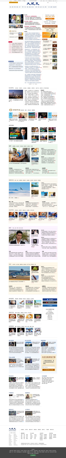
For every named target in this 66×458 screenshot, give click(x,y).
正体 (23, 0)
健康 (51, 7)
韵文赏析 (35, 180)
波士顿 (52, 377)
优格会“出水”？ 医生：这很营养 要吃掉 (15, 287)
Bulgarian (10, 444)
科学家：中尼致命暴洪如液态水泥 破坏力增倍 (33, 29)
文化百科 (31, 180)
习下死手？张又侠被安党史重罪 (16, 140)
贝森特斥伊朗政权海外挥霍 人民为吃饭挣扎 (32, 24)
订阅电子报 (50, 0)
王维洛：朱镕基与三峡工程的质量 (30, 100)
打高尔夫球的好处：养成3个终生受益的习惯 (49, 288)
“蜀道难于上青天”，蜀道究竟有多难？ (31, 204)
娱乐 (41, 7)
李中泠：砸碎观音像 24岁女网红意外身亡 (47, 97)
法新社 (10, 451)
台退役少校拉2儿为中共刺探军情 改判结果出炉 (36, 412)
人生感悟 (41, 435)
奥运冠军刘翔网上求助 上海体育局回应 (15, 385)
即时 (23, 7)
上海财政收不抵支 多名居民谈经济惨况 (15, 403)
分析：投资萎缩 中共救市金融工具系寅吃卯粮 (32, 74)
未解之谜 (24, 210)
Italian (10, 438)
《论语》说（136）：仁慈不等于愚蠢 (48, 206)
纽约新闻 (11, 61)
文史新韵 (28, 210)
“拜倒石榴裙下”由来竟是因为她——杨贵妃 (48, 187)
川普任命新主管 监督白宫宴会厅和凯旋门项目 (32, 71)
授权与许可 (31, 429)
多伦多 (46, 381)
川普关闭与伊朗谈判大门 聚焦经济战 (31, 22)
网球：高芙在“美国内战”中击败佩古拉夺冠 (29, 334)
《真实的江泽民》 (50, 316)
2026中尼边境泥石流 (33, 26)
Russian (10, 440)
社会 (24, 438)
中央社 (15, 451)
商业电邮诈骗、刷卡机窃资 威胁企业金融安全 (36, 360)
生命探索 (45, 434)
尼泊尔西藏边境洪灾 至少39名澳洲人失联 (32, 53)
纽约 (42, 377)
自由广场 (37, 88)
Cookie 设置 (33, 455)
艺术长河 (41, 439)
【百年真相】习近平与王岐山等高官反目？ (13, 219)
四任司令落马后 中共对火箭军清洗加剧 (15, 399)
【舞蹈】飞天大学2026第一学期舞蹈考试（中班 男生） (13, 120)
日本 (46, 382)
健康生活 (28, 146)
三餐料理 (21, 312)
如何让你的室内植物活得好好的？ (46, 277)
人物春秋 (27, 180)
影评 (22, 227)
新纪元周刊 (54, 450)
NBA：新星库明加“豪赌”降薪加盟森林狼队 (12, 334)
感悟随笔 (29, 88)
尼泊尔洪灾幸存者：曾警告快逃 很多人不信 (32, 52)
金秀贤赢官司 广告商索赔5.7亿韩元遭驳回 (47, 239)
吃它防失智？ (44, 169)
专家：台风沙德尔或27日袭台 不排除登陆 (32, 416)
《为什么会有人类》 (50, 31)
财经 (36, 7)
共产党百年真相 (46, 88)
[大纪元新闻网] (33, 3)
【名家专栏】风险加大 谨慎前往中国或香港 (32, 59)
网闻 (27, 438)
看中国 (40, 451)
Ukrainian (15, 440)
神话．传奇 (16, 180)
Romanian (10, 441)
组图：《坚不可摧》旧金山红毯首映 (15, 365)
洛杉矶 (48, 377)
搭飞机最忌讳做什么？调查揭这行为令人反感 (12, 306)
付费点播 (29, 110)
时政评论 (20, 88)
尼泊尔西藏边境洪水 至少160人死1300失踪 (16, 417)
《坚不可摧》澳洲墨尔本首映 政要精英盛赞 (32, 17)
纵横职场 (21, 264)
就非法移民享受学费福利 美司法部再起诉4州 (32, 41)
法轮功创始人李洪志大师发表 (50, 26)
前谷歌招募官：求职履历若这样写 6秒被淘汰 (49, 287)
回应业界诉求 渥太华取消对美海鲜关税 (31, 54)
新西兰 (51, 382)
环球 (17, 227)
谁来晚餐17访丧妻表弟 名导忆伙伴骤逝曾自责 (33, 252)
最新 (26, 110)
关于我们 (15, 0)
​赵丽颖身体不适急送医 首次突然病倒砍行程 (48, 232)
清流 (48, 451)
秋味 (32, 187)
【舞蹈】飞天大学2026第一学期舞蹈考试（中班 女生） (52, 120)
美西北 (46, 378)
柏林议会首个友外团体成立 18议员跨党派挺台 (32, 35)
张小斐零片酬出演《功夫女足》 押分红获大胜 (35, 245)
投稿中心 (43, 429)
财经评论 (33, 88)
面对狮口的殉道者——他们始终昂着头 (32, 206)
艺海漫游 (39, 180)
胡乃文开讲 (32, 210)
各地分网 (54, 7)
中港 (13, 227)
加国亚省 (43, 381)
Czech (15, 441)
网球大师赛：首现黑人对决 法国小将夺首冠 (37, 334)
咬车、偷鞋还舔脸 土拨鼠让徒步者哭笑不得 (32, 46)
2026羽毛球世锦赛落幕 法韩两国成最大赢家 (20, 334)
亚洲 (46, 383)
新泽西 (43, 378)
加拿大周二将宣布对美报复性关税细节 (31, 351)
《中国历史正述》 (50, 317)
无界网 (55, 451)
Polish (15, 442)
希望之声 (18, 450)
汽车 (35, 264)
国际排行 (11, 409)
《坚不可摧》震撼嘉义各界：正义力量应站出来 (33, 18)
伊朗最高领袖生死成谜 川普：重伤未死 (15, 421)
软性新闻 (11, 298)
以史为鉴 (24, 88)
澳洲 (48, 382)
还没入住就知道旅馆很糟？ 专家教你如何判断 (48, 271)
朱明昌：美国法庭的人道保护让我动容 (31, 97)
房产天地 (28, 264)
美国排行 (27, 393)
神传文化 (41, 434)
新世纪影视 (24, 451)
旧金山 (45, 377)
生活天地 (51, 433)
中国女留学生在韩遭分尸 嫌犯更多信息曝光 (16, 402)
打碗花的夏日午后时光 (44, 188)
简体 (24, 0)
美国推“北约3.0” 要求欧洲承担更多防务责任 (32, 42)
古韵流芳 (20, 210)
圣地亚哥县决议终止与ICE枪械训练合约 (32, 365)
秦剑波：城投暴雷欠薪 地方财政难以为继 (32, 104)
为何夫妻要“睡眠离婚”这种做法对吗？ (47, 278)
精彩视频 (11, 125)
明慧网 (43, 451)
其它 (35, 438)
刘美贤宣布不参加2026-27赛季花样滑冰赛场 (36, 395)
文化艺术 (41, 433)
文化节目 (11, 210)
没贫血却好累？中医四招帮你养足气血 (15, 169)
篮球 (26, 326)
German (15, 437)
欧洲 (42, 383)
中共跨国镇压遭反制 (33, 16)
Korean (10, 436)
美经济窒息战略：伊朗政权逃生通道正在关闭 (48, 102)
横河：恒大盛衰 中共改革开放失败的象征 (47, 96)
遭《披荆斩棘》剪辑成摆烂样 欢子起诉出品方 (48, 233)
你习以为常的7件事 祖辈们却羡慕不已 (47, 159)
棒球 (28, 326)
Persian (15, 443)
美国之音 (25, 450)
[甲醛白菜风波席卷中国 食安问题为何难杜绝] (16, 18)
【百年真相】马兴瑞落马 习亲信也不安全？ (23, 219)
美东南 (50, 378)
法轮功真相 (53, 23)
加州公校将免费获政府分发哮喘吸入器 (31, 369)
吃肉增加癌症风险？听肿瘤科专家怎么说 (32, 169)
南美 (44, 383)
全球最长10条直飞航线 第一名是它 (31, 289)
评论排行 (42, 90)
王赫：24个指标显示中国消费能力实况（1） (48, 92)
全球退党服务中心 (19, 451)
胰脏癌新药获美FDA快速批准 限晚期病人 (47, 149)
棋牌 (30, 326)
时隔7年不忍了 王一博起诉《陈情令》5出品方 (16, 253)
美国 (12, 7)
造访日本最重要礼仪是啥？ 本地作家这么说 (32, 287)
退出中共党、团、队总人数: (49, 15)
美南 (48, 378)
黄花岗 (35, 451)
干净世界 (22, 450)
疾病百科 (25, 146)
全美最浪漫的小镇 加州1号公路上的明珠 (32, 288)
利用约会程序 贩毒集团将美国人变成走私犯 (32, 78)
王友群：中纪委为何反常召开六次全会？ (47, 104)
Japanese (15, 435)
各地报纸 (22, 429)
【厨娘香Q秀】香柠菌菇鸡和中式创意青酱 (20, 320)
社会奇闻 (32, 298)
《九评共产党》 (45, 21)
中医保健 (21, 146)
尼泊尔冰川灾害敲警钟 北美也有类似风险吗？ (32, 39)
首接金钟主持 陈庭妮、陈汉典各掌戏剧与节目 (48, 243)
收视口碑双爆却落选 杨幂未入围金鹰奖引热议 (16, 252)
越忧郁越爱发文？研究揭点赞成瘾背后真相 (48, 153)
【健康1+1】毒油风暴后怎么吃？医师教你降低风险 (34, 154)
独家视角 (43, 340)
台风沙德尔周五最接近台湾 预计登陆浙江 (32, 421)
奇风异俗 (28, 298)
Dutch (15, 439)
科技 (38, 7)
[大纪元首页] (12, 430)
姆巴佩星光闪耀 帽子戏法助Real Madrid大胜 (29, 306)
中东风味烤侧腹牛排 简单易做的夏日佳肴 (37, 320)
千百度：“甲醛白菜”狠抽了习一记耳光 (31, 94)
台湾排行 (27, 409)
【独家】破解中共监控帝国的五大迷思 (47, 352)
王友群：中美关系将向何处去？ (46, 95)
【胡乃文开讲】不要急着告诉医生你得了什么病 (48, 150)
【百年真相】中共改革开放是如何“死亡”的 (33, 219)
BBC (12, 451)
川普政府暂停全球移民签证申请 (30, 399)
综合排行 (11, 376)
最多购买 (22, 110)
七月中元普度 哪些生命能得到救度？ (47, 186)
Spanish (10, 435)
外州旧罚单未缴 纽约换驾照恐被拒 (15, 352)
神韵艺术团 (11, 450)
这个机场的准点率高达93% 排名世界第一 (16, 281)
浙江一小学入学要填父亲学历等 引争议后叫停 (32, 82)
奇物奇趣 (20, 298)
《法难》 (48, 29)
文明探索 (20, 180)
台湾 (19, 7)
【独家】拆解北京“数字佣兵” (46, 351)
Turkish (10, 443)
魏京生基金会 (36, 453)
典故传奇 (45, 438)
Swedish (10, 439)
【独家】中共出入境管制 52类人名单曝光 (16, 382)
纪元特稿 (16, 88)
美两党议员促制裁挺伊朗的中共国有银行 (32, 23)
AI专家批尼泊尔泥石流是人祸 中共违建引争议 (33, 28)
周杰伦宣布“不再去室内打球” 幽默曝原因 (32, 253)
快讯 (11, 41)
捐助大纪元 (52, 429)
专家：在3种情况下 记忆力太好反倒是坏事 (48, 279)
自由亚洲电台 (36, 450)
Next (22, 19)
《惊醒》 (52, 29)
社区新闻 (44, 376)
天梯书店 (47, 450)
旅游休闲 (24, 264)
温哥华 (49, 381)
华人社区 (32, 433)
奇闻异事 (16, 298)
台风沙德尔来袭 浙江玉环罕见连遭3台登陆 (32, 27)
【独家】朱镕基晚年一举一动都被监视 (47, 347)
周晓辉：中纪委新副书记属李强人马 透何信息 (48, 103)
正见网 (46, 451)
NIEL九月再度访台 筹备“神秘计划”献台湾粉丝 (49, 252)
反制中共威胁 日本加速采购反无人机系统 (32, 45)
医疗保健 (50, 435)
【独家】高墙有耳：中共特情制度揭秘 (47, 348)
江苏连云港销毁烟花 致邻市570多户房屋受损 (32, 36)
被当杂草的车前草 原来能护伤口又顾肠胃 (15, 171)
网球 (15, 326)
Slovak (10, 442)
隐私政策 (39, 429)
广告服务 (47, 429)
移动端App (19, 0)
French (10, 437)
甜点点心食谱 (17, 312)
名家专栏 (41, 88)
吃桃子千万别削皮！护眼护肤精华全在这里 (48, 160)
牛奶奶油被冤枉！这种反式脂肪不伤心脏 (48, 170)
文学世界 (45, 435)
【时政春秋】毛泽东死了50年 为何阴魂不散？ (32, 67)
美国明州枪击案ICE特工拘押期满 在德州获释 (32, 75)
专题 (27, 7)
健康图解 (14, 146)
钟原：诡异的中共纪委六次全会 (46, 91)
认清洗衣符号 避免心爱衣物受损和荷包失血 (16, 289)
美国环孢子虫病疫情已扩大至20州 (30, 38)
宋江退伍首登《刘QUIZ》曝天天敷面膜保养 (49, 256)
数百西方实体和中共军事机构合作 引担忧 (16, 420)
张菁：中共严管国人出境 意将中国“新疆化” (47, 98)
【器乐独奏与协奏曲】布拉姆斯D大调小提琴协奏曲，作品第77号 (23, 120)
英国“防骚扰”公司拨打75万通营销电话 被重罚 (20, 306)
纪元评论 (11, 88)
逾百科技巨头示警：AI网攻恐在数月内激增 (32, 47)
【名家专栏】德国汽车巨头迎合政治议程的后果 (33, 72)
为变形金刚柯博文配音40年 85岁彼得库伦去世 (48, 238)
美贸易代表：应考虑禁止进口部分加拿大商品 (32, 79)
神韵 (45, 7)
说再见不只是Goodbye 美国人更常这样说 (47, 276)
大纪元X (50, 305)
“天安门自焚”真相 (47, 23)
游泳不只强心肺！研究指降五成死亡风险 (47, 154)
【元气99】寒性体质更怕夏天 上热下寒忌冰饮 (17, 163)
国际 (17, 7)
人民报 (38, 451)
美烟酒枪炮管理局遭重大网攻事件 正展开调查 (32, 64)
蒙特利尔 (52, 381)
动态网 (28, 453)
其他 (33, 326)
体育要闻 (11, 326)
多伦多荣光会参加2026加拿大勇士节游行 (32, 348)
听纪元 (32, 7)
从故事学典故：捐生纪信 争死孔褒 (31, 205)
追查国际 (28, 451)
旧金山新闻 (12, 357)
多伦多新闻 (28, 340)
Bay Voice (31, 451)
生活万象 (17, 264)
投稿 (53, 0)
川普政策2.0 (31, 21)
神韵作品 (15, 450)
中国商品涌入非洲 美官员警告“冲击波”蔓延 (32, 34)
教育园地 (41, 438)
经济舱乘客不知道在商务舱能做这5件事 (47, 267)
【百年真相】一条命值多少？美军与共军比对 (52, 219)
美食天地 (11, 312)
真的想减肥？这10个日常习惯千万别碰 (47, 161)
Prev (10, 19)
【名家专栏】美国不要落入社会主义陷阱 (47, 101)
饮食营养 (17, 146)
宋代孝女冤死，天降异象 (13, 206)
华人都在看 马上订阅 (48, 369)
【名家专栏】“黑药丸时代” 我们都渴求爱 (32, 101)
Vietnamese (16, 444)
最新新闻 (22, 433)
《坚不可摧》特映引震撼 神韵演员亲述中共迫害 (33, 19)
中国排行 (11, 393)
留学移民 (32, 264)
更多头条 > (16, 28)
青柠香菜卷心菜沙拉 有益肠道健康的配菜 (12, 320)
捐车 (41, 0)
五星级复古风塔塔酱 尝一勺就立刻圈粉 (29, 320)
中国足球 (22, 326)
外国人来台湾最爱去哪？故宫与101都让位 (47, 272)
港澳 (27, 435)
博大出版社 (32, 453)
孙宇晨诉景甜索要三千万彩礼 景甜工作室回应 (48, 231)
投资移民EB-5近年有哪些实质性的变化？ (32, 66)
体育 (21, 438)
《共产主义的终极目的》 (52, 21)
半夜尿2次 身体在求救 (29, 171)
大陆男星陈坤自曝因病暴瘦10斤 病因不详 (16, 245)
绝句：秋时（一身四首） (13, 197)
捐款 (43, 0)
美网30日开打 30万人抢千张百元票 (14, 68)
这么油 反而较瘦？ (45, 171)
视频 (30, 7)
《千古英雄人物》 (50, 319)
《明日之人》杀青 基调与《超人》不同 (47, 242)
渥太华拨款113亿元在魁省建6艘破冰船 (31, 352)
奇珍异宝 (24, 298)
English (15, 434)
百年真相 (16, 210)
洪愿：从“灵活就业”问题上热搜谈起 (31, 93)
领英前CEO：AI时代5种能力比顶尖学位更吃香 (48, 270)
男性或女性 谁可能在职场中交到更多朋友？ (49, 289)
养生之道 (29, 312)
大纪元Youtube (51, 302)
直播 (32, 146)
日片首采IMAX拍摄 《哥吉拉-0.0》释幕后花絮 (48, 246)
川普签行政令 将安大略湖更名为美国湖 (31, 80)
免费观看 (33, 110)
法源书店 (50, 450)
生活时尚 (13, 264)
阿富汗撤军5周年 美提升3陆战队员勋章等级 (32, 403)
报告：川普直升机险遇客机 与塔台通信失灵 (32, 43)
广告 (46, 0)
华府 (50, 377)
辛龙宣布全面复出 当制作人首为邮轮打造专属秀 (33, 256)
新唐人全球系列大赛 (42, 450)
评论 (25, 7)
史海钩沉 (24, 180)
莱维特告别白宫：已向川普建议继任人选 (32, 49)
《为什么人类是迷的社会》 (50, 28)
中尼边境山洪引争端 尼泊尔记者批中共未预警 (20, 412)
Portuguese (15, 438)
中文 (9, 434)
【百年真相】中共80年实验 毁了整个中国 (43, 219)
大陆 (10, 7)
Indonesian (15, 436)
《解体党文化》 (49, 315)
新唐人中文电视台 (30, 450)
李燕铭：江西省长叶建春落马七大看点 (31, 68)
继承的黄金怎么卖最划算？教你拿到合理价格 (32, 60)
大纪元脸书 (51, 299)
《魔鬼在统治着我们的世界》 (49, 313)
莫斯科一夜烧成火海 (43, 141)
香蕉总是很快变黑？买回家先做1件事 (15, 384)
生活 (49, 7)
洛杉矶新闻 (28, 357)
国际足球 (18, 326)
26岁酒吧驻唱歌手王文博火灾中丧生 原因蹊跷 (16, 256)
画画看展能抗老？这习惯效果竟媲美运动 (47, 162)
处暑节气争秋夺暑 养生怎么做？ (47, 204)
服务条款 (35, 429)
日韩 (20, 227)
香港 (15, 7)
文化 (43, 7)
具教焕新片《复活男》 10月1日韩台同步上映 (49, 253)
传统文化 (45, 39)
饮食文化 (25, 312)
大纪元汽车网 (51, 451)
